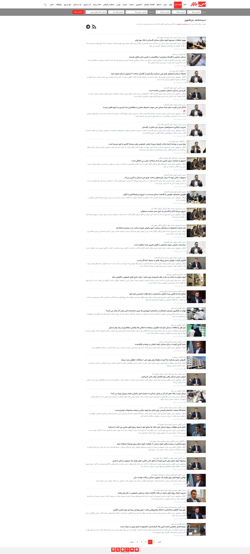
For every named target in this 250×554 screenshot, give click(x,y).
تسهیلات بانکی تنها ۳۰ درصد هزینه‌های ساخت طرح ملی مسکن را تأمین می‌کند (155, 177)
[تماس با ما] (132, 550)
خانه (184, 4)
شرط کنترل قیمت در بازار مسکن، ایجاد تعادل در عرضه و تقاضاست (160, 344)
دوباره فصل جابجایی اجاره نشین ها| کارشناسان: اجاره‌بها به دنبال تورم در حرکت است (153, 526)
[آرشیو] (113, 550)
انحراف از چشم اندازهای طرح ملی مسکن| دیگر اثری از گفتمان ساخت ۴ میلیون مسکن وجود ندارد (148, 73)
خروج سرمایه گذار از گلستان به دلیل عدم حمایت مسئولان (163, 211)
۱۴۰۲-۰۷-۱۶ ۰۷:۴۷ (179, 187)
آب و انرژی (87, 4)
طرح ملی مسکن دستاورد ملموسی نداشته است (167, 90)
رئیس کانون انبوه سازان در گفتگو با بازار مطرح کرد (169, 458)
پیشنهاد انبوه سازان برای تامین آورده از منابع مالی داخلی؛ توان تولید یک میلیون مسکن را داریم (149, 460)
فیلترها (151, 12)
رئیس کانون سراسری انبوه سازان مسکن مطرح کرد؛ (169, 374)
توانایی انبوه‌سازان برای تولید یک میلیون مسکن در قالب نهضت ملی (160, 477)
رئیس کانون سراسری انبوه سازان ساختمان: (171, 507)
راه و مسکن (77, 4)
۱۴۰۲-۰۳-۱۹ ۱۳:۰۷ (179, 470)
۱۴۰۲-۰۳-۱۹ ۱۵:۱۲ (179, 453)
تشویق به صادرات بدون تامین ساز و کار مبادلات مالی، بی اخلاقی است (159, 161)
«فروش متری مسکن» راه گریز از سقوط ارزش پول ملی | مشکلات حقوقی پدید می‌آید (153, 360)
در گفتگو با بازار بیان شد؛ (177, 71)
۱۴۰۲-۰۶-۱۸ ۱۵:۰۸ (179, 237)
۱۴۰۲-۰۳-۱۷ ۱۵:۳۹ (178, 484)
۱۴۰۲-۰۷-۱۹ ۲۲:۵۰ (179, 170)
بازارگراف (59, 4)
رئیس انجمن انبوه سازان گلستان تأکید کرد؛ (171, 124)
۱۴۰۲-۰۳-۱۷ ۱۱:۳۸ (178, 502)
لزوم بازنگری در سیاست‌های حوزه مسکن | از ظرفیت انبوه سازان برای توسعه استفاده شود (151, 444)
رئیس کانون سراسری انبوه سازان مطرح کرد (171, 424)
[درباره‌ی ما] (136, 550)
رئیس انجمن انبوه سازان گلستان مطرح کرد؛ (171, 37)
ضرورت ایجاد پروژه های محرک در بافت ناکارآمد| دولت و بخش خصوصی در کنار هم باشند (152, 493)
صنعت (131, 4)
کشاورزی (139, 4)
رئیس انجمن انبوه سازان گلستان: (175, 105)
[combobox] (194, 12)
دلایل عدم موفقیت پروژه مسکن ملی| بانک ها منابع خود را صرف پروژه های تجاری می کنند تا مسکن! (147, 427)
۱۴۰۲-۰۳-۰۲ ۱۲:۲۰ (179, 536)
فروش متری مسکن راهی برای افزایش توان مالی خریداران (164, 376)
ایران (165, 4)
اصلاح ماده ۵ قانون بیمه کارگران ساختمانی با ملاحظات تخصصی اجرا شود (157, 294)
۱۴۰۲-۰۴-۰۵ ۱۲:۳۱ (179, 320)
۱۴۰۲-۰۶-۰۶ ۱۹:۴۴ (179, 252)
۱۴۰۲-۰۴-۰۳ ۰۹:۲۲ (178, 351)
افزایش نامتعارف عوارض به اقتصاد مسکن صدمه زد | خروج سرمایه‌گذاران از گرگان (154, 194)
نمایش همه (78, 12)
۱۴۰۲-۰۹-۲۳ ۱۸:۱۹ (178, 49)
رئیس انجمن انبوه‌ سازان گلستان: (175, 88)
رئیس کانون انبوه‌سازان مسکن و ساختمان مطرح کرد (168, 475)
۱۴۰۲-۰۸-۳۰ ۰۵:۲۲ (178, 100)
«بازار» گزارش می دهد (178, 308)
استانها (159, 4)
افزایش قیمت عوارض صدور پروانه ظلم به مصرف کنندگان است (161, 260)
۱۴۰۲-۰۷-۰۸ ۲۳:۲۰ (178, 203)
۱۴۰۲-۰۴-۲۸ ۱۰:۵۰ (179, 269)
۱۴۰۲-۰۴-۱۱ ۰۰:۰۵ (179, 286)
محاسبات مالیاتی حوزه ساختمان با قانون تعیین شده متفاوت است (160, 245)
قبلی (159, 542)
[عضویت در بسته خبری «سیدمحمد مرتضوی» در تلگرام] (88, 27)
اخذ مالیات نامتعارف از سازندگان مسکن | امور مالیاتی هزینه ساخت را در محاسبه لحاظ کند (151, 228)
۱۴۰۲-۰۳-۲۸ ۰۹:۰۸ (178, 386)
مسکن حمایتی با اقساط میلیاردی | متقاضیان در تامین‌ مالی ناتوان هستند (157, 57)
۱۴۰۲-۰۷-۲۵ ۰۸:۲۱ (178, 136)
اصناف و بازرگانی (108, 4)
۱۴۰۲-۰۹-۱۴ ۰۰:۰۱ (179, 66)
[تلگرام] (122, 550)
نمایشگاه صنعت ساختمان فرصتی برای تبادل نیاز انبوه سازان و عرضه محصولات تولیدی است (150, 410)
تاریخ (204, 12)
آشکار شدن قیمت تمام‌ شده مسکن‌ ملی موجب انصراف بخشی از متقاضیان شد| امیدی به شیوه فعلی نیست (144, 107)
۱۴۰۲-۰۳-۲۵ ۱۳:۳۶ (178, 419)
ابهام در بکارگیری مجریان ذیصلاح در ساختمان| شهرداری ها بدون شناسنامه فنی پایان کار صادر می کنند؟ (146, 311)
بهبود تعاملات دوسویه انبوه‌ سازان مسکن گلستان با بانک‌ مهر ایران (160, 40)
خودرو (125, 4)
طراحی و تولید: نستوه (125, 552)
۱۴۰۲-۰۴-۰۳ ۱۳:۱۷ (178, 337)
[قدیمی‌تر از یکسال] (196, 43)
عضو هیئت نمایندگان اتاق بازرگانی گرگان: (172, 158)
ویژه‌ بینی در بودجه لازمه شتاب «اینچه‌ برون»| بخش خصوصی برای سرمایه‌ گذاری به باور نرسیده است (147, 144)
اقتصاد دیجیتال (149, 4)
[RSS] (94, 27)
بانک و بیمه (97, 4)
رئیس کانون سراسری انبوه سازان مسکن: (172, 291)
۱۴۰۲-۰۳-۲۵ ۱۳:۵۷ (178, 403)
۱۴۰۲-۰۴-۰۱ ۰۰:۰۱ (179, 369)
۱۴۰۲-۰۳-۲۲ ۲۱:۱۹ (179, 436)
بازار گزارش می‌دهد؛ (179, 357)
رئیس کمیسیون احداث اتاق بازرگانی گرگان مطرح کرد (168, 225)
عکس (52, 4)
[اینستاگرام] (127, 550)
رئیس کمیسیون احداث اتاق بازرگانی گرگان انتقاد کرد (168, 208)
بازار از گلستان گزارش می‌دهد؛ (176, 274)
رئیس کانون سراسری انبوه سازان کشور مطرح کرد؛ (169, 490)
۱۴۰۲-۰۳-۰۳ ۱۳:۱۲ (178, 519)
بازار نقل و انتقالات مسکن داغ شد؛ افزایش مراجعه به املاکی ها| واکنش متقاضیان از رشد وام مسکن (147, 327)
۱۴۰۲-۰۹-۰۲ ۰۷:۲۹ (179, 83)
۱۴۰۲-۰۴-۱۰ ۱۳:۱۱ (179, 303)
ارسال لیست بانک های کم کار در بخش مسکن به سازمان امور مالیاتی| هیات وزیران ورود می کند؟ (148, 393)
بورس (118, 4)
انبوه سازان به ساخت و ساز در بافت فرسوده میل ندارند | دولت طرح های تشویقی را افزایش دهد (149, 277)
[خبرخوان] (118, 550)
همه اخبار (178, 4)
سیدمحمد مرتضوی (195, 20)
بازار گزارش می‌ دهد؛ (179, 54)
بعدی (132, 542)
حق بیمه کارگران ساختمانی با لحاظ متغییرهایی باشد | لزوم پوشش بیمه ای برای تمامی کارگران (149, 510)
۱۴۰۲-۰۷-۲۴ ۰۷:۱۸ (179, 153)
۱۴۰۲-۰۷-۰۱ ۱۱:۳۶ (179, 220)
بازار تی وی (67, 4)
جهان (170, 4)
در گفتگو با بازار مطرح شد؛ (177, 141)
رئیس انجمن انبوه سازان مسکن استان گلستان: (170, 258)
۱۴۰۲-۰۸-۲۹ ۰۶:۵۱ (179, 120)
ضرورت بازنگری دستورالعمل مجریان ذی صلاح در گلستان (164, 127)
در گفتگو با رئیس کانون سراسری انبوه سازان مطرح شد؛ (167, 441)
